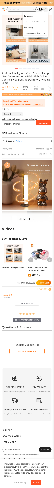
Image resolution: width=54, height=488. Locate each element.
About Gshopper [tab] (12, 436)
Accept (36, 482)
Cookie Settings (20, 482)
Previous (30, 259)
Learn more (38, 104)
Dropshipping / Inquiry (16, 133)
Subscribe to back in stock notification (20, 119)
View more (23, 101)
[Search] (35, 9)
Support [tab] (7, 430)
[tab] (27, 303)
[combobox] (22, 9)
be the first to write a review (27, 320)
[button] (35, 33)
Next (49, 259)
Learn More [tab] (9, 442)
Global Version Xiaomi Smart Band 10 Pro (38, 269)
